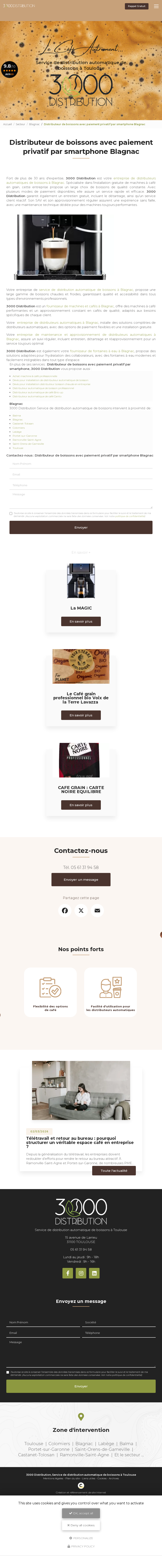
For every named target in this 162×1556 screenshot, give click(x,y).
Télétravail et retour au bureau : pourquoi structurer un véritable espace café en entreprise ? (80, 1142)
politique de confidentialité (129, 516)
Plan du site (72, 1478)
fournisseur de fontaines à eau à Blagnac (102, 351)
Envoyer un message (81, 880)
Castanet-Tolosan (23, 423)
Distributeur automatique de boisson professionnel (43, 388)
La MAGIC (81, 608)
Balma (17, 415)
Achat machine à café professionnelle (35, 376)
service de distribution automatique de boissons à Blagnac (86, 290)
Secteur (20, 124)
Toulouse (18, 448)
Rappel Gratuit (136, 6)
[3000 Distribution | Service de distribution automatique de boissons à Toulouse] (19, 6)
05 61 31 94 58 (85, 867)
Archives (114, 1478)
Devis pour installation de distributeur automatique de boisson (50, 380)
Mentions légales (53, 1478)
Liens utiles (88, 1478)
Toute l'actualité (114, 1171)
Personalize (83, 1538)
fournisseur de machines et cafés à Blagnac (80, 306)
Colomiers (19, 427)
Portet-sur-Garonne (25, 435)
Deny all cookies (82, 1525)
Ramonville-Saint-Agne (27, 439)
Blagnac (34, 124)
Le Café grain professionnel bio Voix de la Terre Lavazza (81, 698)
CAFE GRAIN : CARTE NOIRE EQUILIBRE (81, 789)
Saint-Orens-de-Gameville (28, 443)
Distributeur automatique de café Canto (37, 396)
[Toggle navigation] (156, 6)
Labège (17, 431)
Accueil (7, 124)
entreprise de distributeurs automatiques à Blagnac (58, 323)
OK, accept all (82, 1513)
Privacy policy (83, 1546)
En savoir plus (81, 621)
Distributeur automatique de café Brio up (38, 392)
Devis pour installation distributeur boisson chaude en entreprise (51, 384)
